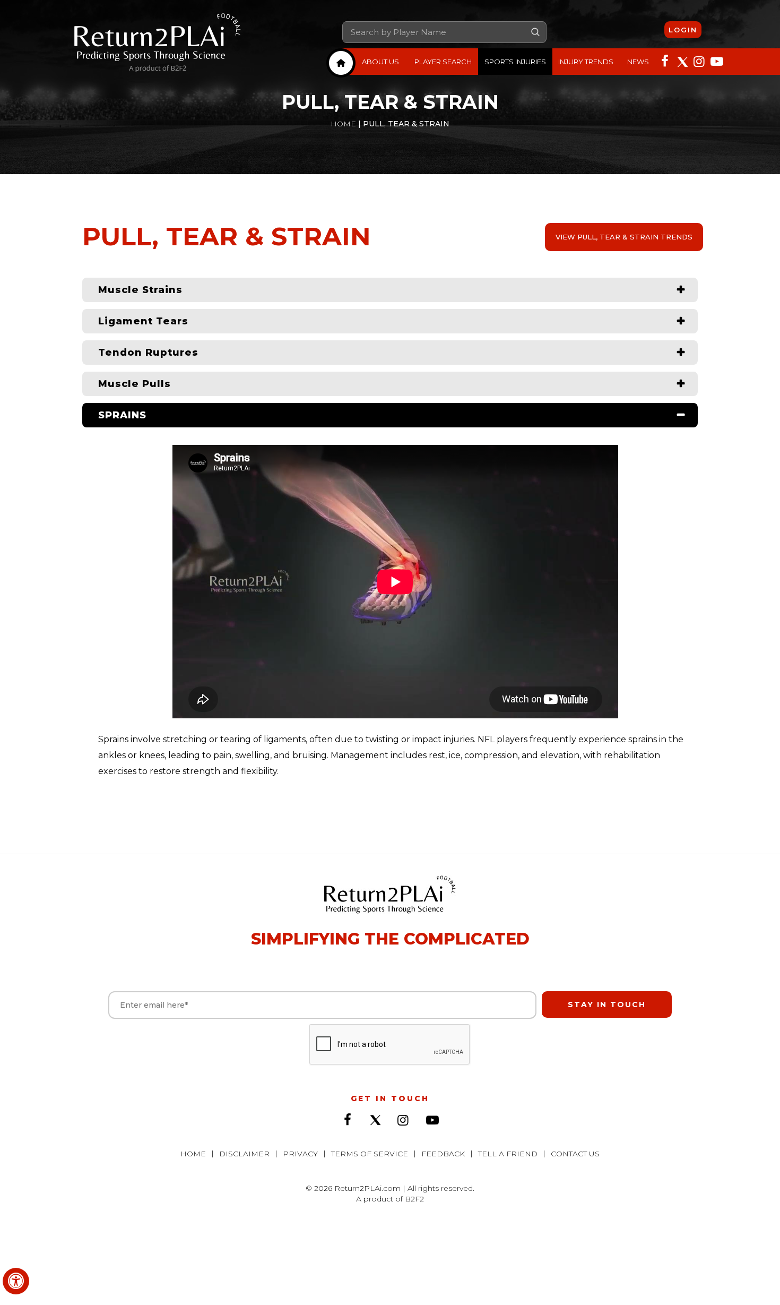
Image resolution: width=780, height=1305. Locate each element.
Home (343, 123)
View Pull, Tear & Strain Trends (624, 237)
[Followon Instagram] (699, 60)
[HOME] (341, 63)
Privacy (300, 1153)
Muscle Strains (140, 290)
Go (535, 31)
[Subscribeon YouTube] (715, 60)
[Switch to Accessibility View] (16, 1281)
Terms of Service (369, 1153)
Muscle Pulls (134, 384)
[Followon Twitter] (682, 60)
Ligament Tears (143, 321)
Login (683, 29)
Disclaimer (244, 1153)
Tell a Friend (508, 1153)
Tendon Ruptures (148, 352)
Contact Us (575, 1153)
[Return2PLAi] (157, 43)
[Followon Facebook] (665, 60)
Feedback (443, 1153)
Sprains (122, 415)
